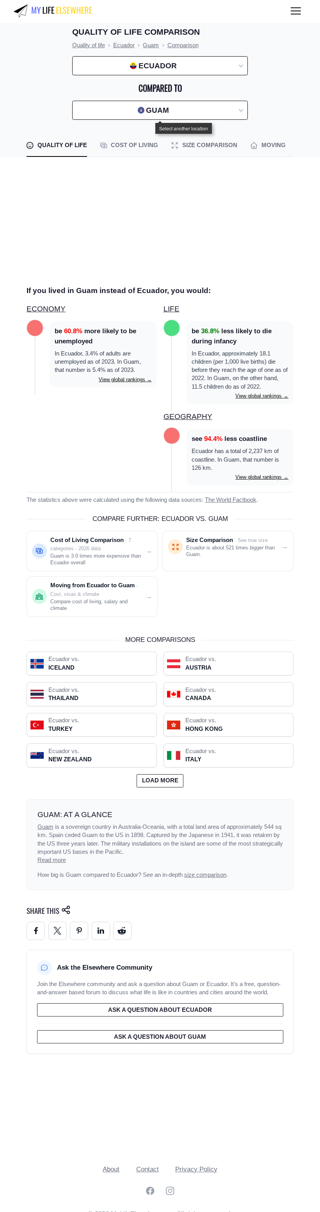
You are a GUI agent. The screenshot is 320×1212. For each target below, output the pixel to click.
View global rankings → (125, 379)
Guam (45, 827)
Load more (160, 780)
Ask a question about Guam (160, 1037)
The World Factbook (230, 500)
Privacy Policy (196, 1169)
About (111, 1169)
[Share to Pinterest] (79, 931)
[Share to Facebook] (36, 931)
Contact (147, 1169)
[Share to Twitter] (57, 931)
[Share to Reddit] (122, 931)
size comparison (205, 875)
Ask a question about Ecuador (160, 1010)
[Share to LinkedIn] (101, 931)
